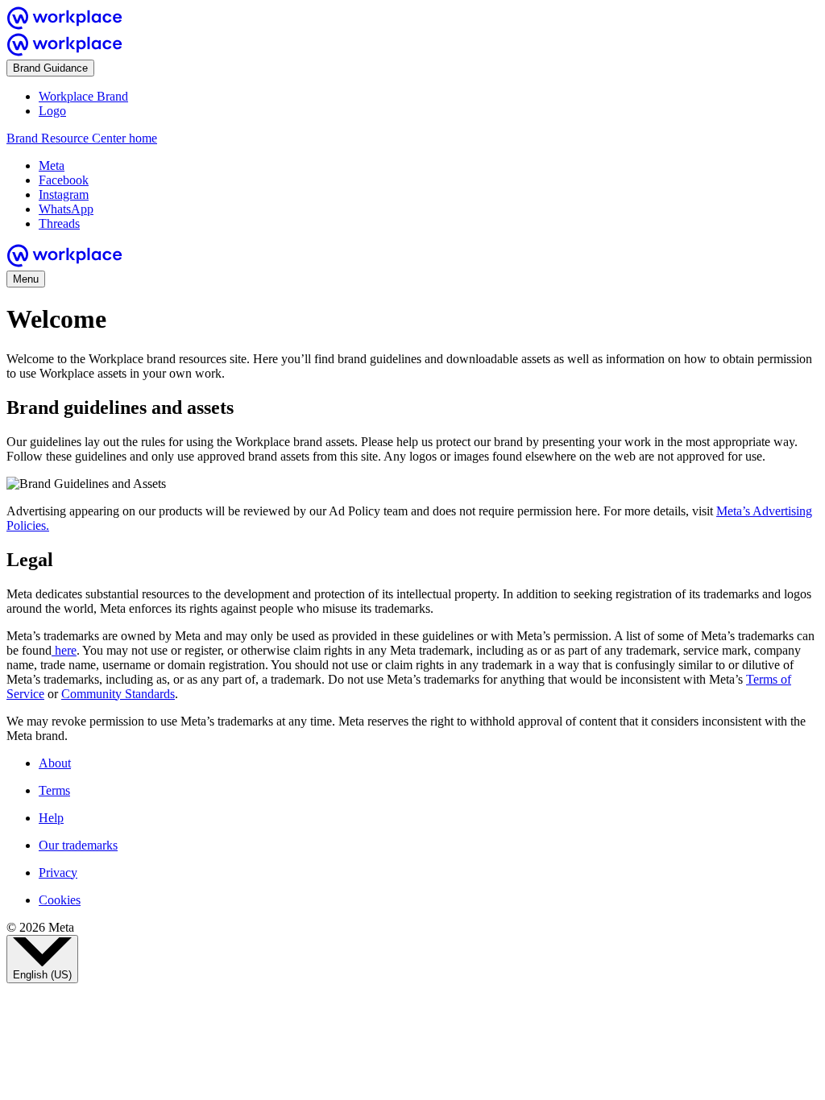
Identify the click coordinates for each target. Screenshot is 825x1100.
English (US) (42, 975)
